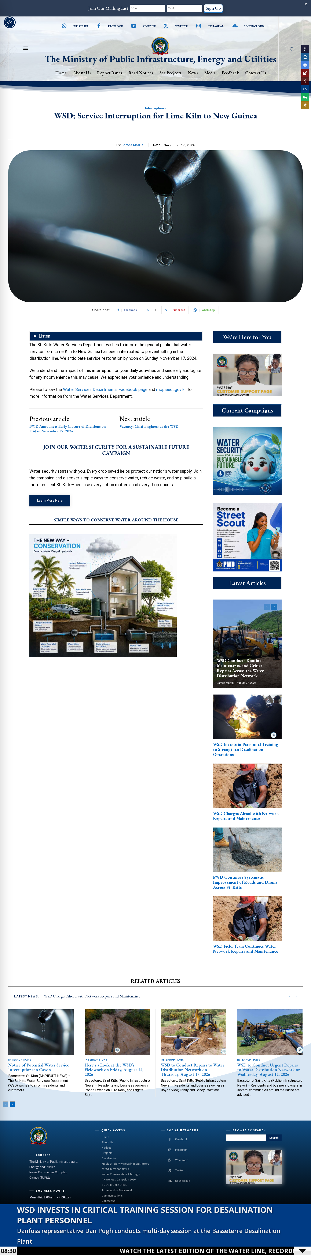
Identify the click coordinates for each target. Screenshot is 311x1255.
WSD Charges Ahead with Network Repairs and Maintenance (246, 816)
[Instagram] (198, 26)
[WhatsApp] (170, 1160)
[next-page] (274, 607)
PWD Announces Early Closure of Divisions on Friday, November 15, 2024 (67, 428)
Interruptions (155, 108)
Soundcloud (254, 26)
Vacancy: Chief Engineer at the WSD (149, 426)
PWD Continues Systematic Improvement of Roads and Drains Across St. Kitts (245, 882)
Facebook (115, 26)
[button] (292, 49)
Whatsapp (81, 26)
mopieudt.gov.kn (171, 389)
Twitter (181, 26)
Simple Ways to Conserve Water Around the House (116, 519)
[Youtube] (133, 26)
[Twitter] (166, 26)
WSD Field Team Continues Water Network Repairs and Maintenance (245, 948)
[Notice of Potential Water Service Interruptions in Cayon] (41, 1032)
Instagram (216, 26)
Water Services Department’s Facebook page (105, 389)
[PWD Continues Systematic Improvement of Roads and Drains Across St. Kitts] (247, 850)
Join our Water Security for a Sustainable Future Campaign (116, 450)
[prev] (289, 996)
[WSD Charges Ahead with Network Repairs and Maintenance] (247, 786)
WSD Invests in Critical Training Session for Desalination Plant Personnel (145, 1215)
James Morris (132, 145)
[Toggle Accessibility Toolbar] (9, 22)
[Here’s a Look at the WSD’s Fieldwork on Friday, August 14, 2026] (117, 1032)
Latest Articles (247, 583)
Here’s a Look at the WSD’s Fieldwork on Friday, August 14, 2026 (114, 1069)
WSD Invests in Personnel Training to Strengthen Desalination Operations (245, 749)
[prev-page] (267, 607)
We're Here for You (247, 337)
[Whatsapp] (64, 26)
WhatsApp (181, 1160)
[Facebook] (99, 26)
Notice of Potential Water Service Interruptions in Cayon (38, 1067)
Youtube (149, 26)
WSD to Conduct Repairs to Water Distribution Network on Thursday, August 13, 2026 (192, 1069)
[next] (296, 996)
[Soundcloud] (235, 26)
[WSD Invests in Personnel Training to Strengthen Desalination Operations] (247, 717)
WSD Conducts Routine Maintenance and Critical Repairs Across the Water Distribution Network (240, 668)
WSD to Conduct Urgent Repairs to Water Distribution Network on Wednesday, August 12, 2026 (269, 1069)
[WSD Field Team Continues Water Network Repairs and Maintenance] (247, 918)
